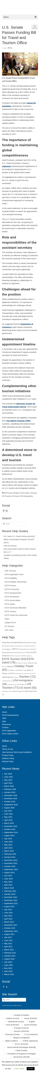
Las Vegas (28, 670)
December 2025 (10, 795)
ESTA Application (9, 731)
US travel (15, 496)
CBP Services (10, 571)
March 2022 (9, 922)
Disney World (7, 652)
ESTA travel (8, 493)
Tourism (33, 493)
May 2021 (8, 944)
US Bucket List (11, 684)
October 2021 (9, 928)
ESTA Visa (19, 663)
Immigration (19, 670)
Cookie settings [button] (19, 1068)
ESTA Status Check (10, 734)
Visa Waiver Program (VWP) (18, 421)
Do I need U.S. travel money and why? (19, 536)
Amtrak (7, 646)
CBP (15, 649)
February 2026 (10, 789)
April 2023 (8, 885)
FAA (25, 663)
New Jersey (20, 673)
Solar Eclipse (7, 677)
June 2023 (8, 879)
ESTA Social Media (12, 600)
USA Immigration (26, 496)
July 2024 (8, 839)
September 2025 (11, 805)
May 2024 (8, 845)
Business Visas (30, 646)
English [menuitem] (32, 1022)
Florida (30, 663)
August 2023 (9, 873)
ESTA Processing (12, 589)
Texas (16, 677)
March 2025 (9, 823)
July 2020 (8, 962)
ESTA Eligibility (11, 578)
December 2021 (10, 925)
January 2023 (9, 894)
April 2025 (8, 820)
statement (6, 166)
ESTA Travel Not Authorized (16, 615)
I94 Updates (11, 670)
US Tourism (6, 496)
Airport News (19, 642)
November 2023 (10, 863)
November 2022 (10, 900)
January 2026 (9, 792)
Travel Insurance (7, 680)
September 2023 (11, 869)
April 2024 (8, 848)
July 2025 (8, 811)
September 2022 (11, 903)
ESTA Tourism (10, 611)
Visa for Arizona (10, 546)
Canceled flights (7, 649)
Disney (33, 649)
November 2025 (10, 798)
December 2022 (10, 897)
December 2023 (10, 860)
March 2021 (9, 950)
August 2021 (9, 934)
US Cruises (21, 684)
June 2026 (8, 777)
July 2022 (8, 910)
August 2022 (9, 906)
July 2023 (8, 876)
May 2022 (8, 916)
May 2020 (8, 968)
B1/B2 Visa (13, 646)
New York (27, 673)
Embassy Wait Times (19, 652)
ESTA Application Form (14, 574)
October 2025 (9, 802)
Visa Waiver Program (17, 691)
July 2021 (8, 937)
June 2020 (8, 965)
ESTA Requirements (13, 593)
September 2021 (11, 931)
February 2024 (10, 854)
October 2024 (9, 829)
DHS (28, 649)
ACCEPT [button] (30, 1068)
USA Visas (9, 630)
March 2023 (9, 888)
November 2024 (10, 826)
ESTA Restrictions (12, 597)
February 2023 (10, 891)
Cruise (22, 649)
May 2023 (8, 882)
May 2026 (8, 780)
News (10, 48)
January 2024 (9, 857)
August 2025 (9, 808)
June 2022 (8, 913)
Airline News (7, 642)
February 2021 (10, 953)
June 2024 (8, 842)
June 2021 (8, 940)
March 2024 (9, 851)
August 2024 (9, 835)
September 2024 (11, 832)
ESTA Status (10, 604)
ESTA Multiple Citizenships (16, 582)
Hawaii (10, 666)
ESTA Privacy (10, 586)
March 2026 (9, 786)
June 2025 (8, 814)
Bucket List (21, 646)
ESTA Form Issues (15, 655)
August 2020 (9, 959)
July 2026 (8, 774)
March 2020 (9, 974)
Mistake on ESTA (8, 673)
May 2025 (8, 817)
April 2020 (8, 971)
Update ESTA (10, 623)
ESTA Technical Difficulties (15, 608)
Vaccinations (6, 691)
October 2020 (9, 956)
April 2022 (8, 919)
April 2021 (8, 947)
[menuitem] (20, 1015)
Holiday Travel (18, 493)
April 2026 (8, 783)
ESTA (29, 652)
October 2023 (9, 866)
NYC (33, 673)
